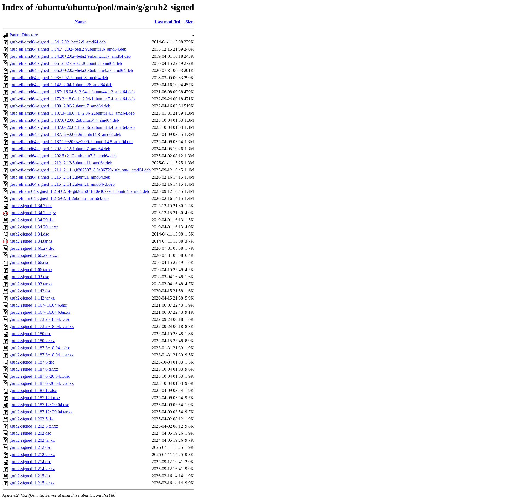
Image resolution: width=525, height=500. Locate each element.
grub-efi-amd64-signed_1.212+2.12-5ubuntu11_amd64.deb (61, 163)
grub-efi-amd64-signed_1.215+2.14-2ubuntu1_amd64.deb (60, 177)
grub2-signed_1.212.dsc (30, 447)
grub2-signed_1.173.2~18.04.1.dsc (40, 319)
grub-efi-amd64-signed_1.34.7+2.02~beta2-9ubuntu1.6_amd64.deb (68, 49)
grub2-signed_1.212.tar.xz (32, 454)
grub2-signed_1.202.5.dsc (32, 419)
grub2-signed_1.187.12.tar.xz (35, 397)
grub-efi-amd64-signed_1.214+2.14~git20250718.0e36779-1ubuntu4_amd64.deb (80, 170)
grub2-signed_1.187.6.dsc (32, 362)
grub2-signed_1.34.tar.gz (31, 241)
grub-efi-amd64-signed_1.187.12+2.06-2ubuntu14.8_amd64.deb (65, 134)
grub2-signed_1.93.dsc (29, 276)
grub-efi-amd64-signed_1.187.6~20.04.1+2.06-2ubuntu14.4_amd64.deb (72, 127)
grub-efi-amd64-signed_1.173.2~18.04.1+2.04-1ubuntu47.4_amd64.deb (72, 99)
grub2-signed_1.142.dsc (30, 291)
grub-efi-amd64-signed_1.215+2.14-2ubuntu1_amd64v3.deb (62, 184)
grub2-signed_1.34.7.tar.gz (33, 212)
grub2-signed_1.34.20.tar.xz (34, 227)
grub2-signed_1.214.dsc (30, 461)
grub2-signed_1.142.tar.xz (32, 298)
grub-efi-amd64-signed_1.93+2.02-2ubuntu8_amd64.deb (59, 77)
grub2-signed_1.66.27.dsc (32, 248)
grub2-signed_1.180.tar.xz (32, 340)
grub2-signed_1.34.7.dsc (31, 205)
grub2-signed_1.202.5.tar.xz (34, 426)
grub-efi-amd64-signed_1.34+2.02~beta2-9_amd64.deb (58, 42)
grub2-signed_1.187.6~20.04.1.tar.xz (42, 383)
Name (80, 21)
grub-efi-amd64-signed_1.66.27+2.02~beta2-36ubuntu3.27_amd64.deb (71, 70)
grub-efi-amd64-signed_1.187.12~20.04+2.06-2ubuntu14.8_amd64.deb (71, 141)
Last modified (167, 21)
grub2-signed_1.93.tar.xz (31, 283)
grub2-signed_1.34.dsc (29, 234)
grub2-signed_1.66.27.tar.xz (34, 255)
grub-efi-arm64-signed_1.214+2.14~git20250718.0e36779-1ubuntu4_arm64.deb (79, 191)
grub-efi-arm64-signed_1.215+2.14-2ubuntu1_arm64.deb (59, 198)
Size (189, 21)
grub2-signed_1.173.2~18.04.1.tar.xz (42, 326)
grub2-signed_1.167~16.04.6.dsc (38, 305)
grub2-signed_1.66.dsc (29, 262)
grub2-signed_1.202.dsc (30, 433)
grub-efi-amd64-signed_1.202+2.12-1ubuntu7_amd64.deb (60, 148)
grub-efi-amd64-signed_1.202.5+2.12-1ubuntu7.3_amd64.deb (63, 155)
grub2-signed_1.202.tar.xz (32, 440)
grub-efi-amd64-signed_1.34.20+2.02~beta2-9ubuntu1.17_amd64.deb (70, 56)
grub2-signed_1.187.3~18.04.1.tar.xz (42, 355)
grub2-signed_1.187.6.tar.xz (34, 369)
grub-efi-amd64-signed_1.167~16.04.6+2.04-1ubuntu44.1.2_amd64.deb (72, 91)
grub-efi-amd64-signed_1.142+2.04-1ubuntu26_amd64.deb (61, 84)
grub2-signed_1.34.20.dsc (32, 219)
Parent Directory (24, 35)
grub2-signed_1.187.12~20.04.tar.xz (41, 411)
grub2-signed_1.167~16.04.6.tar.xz (40, 312)
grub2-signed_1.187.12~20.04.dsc (39, 404)
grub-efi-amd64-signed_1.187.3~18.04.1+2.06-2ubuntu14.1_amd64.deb (72, 113)
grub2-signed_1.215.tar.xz (32, 483)
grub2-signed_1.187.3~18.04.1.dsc (40, 347)
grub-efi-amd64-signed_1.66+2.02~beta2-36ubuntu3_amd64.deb (66, 63)
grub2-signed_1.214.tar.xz (32, 468)
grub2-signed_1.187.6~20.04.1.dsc (40, 376)
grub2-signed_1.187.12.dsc (33, 390)
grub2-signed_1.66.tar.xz (31, 269)
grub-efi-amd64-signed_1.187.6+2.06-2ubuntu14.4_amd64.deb (64, 120)
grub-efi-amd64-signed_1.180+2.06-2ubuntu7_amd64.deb (60, 106)
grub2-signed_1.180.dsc (30, 333)
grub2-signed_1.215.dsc (30, 475)
